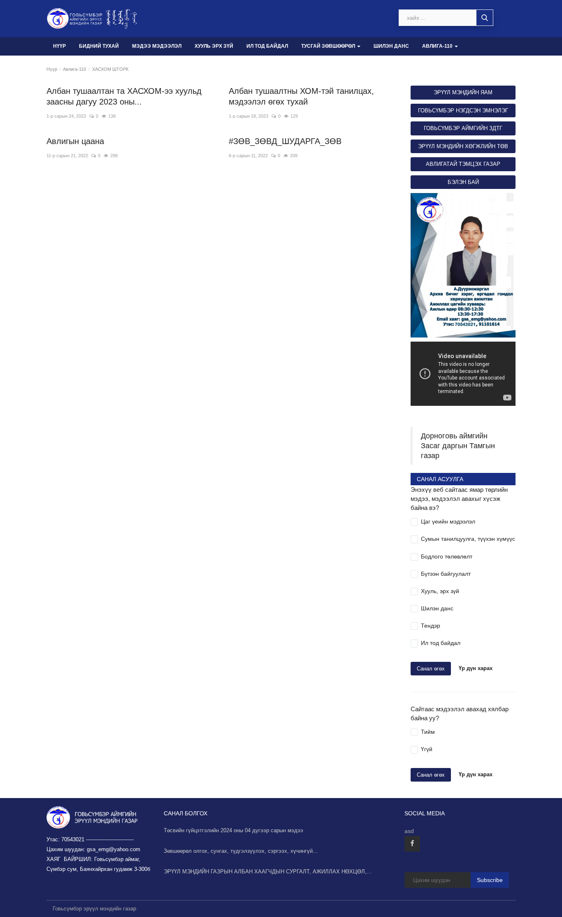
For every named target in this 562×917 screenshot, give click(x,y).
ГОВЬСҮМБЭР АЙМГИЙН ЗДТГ (463, 128)
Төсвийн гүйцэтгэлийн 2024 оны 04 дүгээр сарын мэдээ (233, 830)
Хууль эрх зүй (214, 46)
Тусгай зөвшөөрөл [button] (328, 46)
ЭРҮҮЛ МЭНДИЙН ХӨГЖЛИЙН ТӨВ (463, 146)
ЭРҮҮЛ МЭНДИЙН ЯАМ (463, 92)
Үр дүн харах (475, 668)
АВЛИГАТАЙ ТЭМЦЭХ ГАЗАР (463, 164)
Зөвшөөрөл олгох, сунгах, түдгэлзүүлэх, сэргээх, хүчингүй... (241, 851)
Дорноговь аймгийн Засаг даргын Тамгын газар (458, 446)
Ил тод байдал (267, 46)
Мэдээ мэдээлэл (156, 46)
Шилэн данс (391, 46)
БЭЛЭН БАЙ (463, 182)
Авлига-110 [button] (438, 46)
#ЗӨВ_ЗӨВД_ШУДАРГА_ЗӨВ (285, 141)
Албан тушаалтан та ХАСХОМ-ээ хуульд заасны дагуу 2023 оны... (124, 96)
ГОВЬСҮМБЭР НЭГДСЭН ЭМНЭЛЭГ (463, 110)
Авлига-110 (74, 69)
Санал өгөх (431, 669)
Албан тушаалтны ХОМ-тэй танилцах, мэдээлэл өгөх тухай (301, 96)
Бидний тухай (99, 46)
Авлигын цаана (75, 141)
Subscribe (490, 880)
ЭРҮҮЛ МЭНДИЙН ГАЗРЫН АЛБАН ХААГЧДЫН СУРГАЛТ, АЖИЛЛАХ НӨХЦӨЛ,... (268, 871)
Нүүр (59, 46)
